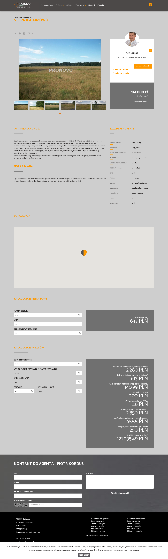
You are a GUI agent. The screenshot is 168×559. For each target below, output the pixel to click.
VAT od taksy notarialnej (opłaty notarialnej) (35, 369)
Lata (16, 320)
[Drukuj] (19, 34)
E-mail (16, 482)
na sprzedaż (136, 518)
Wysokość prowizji (46, 387)
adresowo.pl (103, 535)
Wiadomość (91, 473)
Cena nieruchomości (23, 360)
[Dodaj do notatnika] (28, 34)
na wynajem (100, 518)
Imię (15, 473)
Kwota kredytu (21, 311)
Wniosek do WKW (21, 378)
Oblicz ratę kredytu (141, 101)
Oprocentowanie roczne (25, 329)
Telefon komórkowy (23, 491)
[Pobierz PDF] (24, 34)
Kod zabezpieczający (23, 501)
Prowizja (18, 387)
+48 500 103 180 (121, 69)
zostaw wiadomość (142, 66)
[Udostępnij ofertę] (33, 34)
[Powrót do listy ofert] (15, 34)
